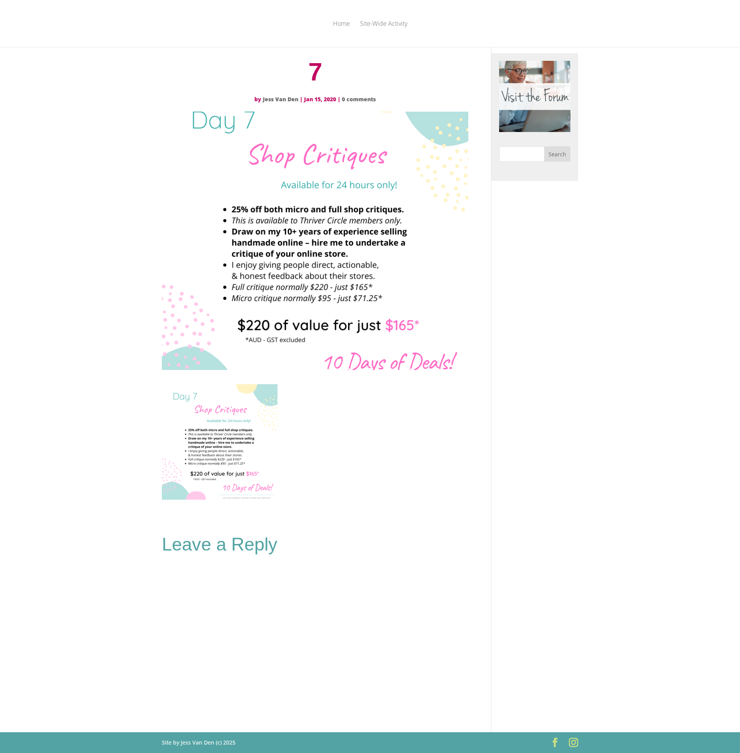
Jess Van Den (280, 99)
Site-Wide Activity (383, 24)
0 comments (359, 99)
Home (341, 24)
